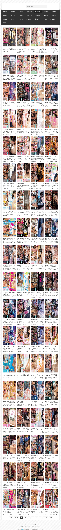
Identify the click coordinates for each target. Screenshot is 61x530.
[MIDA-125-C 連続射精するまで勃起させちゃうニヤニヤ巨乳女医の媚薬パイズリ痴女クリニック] (23, 37)
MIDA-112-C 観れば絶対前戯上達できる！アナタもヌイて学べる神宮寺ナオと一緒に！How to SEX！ (9, 512)
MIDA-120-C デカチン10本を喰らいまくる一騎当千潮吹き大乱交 (9, 49)
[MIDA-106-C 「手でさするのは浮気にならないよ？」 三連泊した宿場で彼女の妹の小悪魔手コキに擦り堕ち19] (23, 390)
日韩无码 (29, 11)
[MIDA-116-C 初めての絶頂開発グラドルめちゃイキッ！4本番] (51, 444)
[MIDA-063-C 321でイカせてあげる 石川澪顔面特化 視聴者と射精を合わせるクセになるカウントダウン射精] (23, 172)
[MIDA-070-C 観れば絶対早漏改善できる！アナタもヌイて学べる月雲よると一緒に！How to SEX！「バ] (9, 281)
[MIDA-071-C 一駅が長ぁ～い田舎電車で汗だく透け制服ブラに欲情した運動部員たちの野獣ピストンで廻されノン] (51, 227)
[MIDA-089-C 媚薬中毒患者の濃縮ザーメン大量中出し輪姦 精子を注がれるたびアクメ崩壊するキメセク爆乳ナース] (51, 308)
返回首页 (5, 11)
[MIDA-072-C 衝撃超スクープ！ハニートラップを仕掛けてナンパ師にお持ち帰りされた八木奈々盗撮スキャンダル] (37, 281)
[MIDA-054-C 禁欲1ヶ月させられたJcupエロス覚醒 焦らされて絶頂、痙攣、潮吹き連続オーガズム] (37, 145)
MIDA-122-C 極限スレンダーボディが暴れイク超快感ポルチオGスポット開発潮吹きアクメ (51, 77)
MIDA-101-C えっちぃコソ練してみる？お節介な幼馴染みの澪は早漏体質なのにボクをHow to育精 (9, 431)
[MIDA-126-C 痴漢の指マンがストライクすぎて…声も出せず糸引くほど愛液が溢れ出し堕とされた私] (51, 37)
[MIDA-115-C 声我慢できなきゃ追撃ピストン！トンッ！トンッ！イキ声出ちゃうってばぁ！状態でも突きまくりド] (51, 471)
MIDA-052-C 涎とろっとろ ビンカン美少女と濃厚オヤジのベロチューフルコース (23, 131)
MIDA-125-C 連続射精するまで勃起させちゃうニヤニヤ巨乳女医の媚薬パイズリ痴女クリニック (23, 50)
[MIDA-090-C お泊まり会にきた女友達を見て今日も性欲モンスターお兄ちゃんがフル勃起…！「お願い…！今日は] (23, 335)
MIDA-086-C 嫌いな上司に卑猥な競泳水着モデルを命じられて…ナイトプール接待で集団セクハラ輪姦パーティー (9, 350)
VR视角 (4, 22)
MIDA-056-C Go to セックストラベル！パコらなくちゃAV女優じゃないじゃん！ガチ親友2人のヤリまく (9, 241)
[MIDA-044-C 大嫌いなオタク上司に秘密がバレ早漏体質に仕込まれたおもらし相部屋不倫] (51, 91)
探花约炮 (28, 19)
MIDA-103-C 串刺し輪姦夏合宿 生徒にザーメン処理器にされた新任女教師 (23, 430)
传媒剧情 (46, 15)
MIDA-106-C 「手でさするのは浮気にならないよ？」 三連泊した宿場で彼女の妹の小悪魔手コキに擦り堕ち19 (23, 404)
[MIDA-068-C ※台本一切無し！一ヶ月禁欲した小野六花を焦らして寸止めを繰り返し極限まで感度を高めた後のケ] (23, 227)
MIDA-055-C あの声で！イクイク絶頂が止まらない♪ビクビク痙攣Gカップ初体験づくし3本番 (37, 132)
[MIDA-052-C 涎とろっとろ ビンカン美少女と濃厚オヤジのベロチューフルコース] (23, 118)
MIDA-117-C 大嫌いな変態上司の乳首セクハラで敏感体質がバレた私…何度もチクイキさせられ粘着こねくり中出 (23, 513)
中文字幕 (37, 11)
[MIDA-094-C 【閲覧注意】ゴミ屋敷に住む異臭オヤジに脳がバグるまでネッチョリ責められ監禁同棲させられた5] (37, 335)
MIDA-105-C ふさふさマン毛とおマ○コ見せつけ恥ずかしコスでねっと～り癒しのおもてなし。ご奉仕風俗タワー (37, 431)
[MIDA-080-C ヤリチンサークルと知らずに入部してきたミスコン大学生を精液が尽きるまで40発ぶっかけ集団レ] (23, 254)
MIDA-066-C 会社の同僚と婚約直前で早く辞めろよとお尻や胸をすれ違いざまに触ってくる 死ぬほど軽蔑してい (37, 214)
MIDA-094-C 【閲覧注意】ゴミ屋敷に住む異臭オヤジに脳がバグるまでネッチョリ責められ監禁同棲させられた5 (37, 350)
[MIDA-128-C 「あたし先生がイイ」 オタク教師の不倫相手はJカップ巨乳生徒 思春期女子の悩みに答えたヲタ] (9, 64)
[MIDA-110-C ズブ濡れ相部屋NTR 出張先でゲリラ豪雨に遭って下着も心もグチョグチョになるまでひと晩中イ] (23, 444)
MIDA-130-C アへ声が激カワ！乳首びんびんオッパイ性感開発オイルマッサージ (9, 104)
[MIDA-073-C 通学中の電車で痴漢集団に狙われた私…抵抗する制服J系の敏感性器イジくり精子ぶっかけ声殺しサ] (9, 254)
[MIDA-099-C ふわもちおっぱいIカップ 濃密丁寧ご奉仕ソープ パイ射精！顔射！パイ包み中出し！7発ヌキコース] (9, 390)
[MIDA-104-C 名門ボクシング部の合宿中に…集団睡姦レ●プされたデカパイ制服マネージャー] (51, 390)
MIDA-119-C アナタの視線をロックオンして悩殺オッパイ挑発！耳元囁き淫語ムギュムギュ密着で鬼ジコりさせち (37, 51)
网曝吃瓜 (5, 19)
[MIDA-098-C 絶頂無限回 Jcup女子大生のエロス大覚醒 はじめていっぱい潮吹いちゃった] (51, 363)
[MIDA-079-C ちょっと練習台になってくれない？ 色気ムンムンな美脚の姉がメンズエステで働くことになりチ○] (37, 254)
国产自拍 (29, 15)
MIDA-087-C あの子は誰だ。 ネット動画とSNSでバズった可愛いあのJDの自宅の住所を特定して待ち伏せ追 (37, 322)
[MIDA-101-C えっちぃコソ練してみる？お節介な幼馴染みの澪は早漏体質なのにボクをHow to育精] (9, 417)
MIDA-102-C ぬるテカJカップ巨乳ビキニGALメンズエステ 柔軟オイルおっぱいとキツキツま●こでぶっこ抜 (37, 377)
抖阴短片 (37, 15)
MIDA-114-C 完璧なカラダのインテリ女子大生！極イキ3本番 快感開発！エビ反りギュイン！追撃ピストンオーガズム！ (37, 485)
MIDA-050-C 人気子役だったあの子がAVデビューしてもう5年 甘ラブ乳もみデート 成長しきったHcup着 (51, 132)
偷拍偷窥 (13, 11)
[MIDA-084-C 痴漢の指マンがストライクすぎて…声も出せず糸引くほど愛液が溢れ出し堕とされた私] (9, 308)
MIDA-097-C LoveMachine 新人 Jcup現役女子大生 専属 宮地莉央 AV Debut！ (9, 375)
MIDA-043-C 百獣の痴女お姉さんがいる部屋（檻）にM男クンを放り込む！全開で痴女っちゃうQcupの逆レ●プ (9, 159)
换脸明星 (5, 15)
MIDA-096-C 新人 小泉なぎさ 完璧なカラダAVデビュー (23, 375)
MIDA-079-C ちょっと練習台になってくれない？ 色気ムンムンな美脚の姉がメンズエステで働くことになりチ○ (37, 268)
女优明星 (54, 15)
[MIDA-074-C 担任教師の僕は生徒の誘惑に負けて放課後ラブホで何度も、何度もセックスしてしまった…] (37, 227)
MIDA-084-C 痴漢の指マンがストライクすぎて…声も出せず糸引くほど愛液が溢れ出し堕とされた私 (9, 322)
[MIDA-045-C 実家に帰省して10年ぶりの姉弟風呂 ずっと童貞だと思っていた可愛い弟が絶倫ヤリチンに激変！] (37, 91)
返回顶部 (33, 524)
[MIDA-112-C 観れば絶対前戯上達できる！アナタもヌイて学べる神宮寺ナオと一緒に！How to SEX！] (9, 498)
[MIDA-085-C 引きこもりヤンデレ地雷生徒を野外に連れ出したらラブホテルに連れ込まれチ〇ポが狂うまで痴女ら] (23, 308)
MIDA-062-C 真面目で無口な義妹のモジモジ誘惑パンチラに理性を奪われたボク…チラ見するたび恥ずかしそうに (51, 186)
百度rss (36, 529)
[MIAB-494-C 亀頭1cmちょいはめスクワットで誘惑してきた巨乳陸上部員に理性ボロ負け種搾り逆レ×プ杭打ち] (51, 498)
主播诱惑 (54, 11)
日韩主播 (21, 11)
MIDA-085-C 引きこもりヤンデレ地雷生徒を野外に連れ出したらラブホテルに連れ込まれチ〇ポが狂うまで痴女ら (23, 322)
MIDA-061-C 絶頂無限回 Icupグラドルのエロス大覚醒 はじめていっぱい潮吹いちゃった (9, 186)
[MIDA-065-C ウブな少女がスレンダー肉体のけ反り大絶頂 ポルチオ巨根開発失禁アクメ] (23, 199)
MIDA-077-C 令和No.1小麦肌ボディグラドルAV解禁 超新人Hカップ (23, 294)
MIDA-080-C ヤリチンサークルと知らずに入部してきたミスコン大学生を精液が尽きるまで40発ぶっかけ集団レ (23, 268)
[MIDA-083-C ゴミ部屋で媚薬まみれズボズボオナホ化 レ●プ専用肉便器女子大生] (51, 281)
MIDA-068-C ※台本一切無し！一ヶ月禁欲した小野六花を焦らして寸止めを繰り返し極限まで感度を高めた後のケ (23, 241)
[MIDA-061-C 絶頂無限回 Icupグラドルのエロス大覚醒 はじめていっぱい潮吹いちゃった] (9, 172)
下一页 (45, 517)
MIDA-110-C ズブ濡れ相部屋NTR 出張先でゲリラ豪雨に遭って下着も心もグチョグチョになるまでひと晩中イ (23, 458)
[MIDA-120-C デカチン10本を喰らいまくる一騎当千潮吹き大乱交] (9, 37)
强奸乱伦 (13, 15)
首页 (11, 517)
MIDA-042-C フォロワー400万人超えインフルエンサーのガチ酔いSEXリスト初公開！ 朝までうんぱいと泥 (51, 159)
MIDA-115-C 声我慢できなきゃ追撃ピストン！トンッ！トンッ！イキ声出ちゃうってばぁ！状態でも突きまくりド (51, 485)
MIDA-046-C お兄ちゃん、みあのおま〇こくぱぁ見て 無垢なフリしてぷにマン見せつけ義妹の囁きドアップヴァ (9, 132)
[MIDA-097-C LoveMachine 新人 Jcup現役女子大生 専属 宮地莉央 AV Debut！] (9, 363)
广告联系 (40, 529)
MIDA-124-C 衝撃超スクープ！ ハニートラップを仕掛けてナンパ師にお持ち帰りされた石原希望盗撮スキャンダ (23, 105)
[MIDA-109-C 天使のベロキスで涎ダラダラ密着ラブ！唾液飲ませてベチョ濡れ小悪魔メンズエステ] (23, 471)
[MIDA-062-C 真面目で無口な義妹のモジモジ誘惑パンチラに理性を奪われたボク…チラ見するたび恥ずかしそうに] (51, 172)
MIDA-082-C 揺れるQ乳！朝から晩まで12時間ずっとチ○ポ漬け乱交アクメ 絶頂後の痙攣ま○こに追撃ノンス (51, 268)
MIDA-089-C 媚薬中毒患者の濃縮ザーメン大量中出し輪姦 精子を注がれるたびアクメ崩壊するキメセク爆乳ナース (51, 322)
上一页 (16, 517)
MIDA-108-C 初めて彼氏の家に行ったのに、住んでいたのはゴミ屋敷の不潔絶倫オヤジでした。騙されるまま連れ (37, 458)
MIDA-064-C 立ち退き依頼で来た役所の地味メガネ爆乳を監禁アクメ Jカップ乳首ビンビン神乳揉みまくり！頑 (37, 186)
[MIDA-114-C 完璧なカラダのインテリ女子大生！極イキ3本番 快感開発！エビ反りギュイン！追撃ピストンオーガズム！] (37, 471)
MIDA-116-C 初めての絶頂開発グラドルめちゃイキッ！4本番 (51, 457)
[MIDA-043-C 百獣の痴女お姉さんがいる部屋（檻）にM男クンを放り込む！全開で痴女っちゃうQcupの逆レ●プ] (9, 145)
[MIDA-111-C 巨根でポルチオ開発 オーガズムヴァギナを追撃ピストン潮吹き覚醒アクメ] (9, 471)
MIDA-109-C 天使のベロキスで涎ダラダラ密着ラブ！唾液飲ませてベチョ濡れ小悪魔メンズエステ (23, 485)
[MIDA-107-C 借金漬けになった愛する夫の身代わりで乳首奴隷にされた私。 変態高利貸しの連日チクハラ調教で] (51, 417)
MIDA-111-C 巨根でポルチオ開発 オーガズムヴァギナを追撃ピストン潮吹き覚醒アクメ (9, 485)
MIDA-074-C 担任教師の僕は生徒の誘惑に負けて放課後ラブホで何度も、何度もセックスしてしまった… (37, 240)
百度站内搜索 (26, 529)
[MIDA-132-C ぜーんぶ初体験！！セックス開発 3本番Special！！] (37, 64)
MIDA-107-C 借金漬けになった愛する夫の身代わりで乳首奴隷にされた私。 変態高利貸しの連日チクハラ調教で (51, 431)
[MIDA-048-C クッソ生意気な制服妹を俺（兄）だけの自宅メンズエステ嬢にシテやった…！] (23, 145)
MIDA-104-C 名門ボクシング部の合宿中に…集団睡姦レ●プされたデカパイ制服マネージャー (51, 403)
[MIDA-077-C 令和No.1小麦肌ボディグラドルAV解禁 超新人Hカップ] (23, 281)
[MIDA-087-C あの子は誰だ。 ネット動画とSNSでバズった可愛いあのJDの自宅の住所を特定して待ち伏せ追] (37, 308)
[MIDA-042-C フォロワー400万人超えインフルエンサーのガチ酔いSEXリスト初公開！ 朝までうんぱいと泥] (51, 145)
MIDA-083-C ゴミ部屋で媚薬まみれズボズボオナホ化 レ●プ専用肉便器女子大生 (51, 294)
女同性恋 (52, 19)
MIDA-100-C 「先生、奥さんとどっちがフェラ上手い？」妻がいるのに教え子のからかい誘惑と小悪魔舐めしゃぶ (37, 404)
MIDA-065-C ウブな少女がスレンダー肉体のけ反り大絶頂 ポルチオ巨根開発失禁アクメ (23, 213)
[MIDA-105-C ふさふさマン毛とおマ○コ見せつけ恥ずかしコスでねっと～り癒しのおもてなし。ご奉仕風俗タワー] (37, 417)
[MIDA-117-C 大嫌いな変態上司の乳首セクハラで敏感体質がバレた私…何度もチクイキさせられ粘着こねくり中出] (23, 498)
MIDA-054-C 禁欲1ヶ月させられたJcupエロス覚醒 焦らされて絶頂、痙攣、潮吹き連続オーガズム (37, 159)
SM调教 (45, 19)
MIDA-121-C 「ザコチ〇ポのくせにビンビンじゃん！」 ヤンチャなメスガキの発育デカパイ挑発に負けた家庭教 (23, 78)
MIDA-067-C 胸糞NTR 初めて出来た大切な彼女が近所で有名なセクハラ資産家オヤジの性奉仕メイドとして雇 (51, 214)
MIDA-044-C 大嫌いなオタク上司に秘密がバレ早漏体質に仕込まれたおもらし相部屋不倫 (51, 105)
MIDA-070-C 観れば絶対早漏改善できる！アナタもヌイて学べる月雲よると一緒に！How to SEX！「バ (9, 295)
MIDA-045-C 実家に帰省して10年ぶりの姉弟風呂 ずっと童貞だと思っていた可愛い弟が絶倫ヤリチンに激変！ (37, 105)
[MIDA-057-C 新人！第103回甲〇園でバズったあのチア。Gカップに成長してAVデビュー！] (9, 199)
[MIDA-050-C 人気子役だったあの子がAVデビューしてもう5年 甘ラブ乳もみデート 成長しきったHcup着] (51, 118)
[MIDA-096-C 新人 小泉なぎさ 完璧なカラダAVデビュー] (23, 363)
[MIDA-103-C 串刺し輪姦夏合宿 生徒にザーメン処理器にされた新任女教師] (23, 417)
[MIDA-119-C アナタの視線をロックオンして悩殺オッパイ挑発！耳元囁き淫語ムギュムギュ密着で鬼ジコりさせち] (37, 37)
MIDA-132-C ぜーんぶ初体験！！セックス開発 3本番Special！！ (37, 76)
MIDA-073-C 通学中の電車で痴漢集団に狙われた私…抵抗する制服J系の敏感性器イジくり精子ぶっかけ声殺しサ (9, 268)
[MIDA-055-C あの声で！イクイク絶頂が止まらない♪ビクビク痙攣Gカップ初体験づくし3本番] (37, 118)
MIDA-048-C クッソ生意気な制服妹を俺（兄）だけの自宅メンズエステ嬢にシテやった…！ (23, 159)
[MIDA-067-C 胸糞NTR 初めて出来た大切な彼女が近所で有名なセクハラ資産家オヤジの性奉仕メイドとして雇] (51, 199)
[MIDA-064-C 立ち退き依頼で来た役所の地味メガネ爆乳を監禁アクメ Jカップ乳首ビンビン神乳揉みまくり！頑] (37, 172)
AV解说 (21, 19)
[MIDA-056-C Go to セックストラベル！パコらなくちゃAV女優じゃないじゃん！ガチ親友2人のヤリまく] (9, 227)
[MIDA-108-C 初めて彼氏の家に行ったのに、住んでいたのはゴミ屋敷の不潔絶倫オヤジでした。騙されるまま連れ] (37, 444)
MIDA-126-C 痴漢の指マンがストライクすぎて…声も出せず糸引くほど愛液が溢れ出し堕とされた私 (51, 50)
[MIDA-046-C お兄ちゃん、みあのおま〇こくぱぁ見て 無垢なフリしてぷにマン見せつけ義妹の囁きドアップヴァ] (9, 118)
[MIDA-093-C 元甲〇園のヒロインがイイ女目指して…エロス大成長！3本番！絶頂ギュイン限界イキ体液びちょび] (51, 335)
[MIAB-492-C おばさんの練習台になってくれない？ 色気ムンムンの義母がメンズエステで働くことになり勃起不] (37, 498)
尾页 (51, 517)
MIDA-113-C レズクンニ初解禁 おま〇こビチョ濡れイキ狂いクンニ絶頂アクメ (9, 457)
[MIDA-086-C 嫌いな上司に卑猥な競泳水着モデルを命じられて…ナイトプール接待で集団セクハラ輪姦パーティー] (9, 335)
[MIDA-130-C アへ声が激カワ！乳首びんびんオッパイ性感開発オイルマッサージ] (9, 91)
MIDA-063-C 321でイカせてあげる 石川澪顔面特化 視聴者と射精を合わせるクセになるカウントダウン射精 (23, 186)
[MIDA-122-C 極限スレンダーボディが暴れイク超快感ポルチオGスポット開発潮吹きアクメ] (51, 64)
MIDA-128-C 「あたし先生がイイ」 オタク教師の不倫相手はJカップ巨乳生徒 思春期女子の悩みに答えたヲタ (9, 78)
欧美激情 (13, 19)
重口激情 (37, 19)
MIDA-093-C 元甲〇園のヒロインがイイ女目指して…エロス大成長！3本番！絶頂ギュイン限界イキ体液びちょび (51, 350)
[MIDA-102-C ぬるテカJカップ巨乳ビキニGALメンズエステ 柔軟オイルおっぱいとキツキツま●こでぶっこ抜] (37, 363)
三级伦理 (21, 15)
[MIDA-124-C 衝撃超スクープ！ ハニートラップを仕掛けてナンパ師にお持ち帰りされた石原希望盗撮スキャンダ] (23, 91)
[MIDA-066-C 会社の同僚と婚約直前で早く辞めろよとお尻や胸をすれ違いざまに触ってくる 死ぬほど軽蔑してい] (37, 199)
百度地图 (31, 529)
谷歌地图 (20, 529)
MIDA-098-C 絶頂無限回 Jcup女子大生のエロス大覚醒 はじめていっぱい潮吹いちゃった (51, 376)
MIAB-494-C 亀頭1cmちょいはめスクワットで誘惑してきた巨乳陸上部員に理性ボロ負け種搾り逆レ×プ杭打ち (51, 513)
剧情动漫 (46, 11)
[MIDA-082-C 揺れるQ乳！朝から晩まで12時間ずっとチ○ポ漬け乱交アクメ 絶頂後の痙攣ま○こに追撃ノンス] (51, 254)
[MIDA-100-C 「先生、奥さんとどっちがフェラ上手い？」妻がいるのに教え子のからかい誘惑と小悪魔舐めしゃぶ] (37, 390)
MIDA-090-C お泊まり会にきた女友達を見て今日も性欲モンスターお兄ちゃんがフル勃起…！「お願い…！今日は (23, 350)
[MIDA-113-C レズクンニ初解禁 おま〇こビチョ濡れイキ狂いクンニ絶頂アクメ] (9, 444)
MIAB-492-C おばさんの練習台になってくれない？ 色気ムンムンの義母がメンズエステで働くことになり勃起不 (37, 513)
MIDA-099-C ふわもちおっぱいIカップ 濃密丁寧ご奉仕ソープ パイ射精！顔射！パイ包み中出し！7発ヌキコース (9, 404)
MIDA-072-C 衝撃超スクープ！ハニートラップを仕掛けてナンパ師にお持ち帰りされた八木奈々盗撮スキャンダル (37, 295)
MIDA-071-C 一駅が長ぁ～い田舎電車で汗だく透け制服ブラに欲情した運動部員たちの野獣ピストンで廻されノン (51, 241)
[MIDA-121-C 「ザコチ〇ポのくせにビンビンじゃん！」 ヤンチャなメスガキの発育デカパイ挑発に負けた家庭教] (23, 64)
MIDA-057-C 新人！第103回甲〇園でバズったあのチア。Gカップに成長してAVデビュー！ (9, 213)
